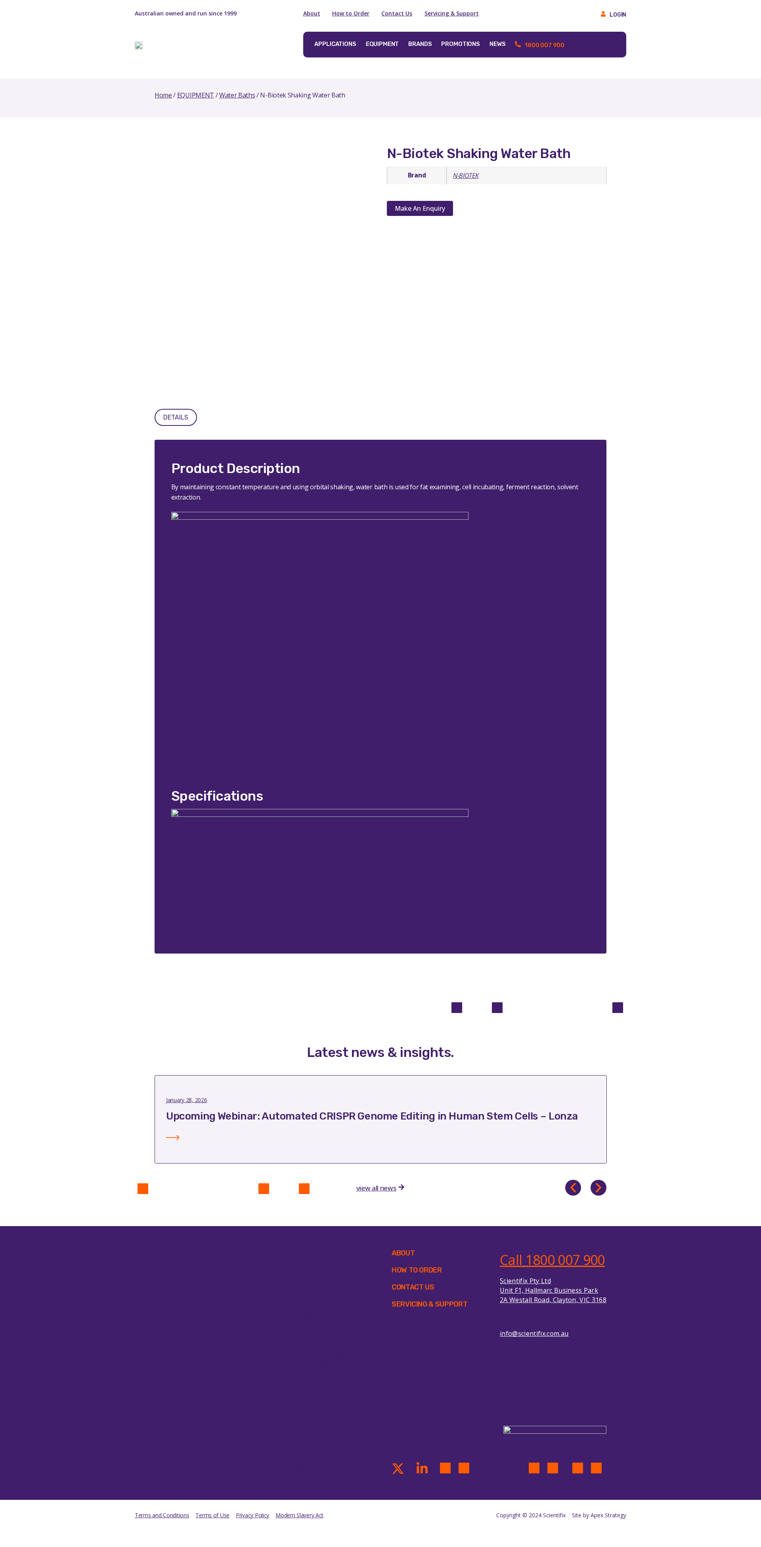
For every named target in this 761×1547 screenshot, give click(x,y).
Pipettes (291, 1427)
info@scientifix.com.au (534, 1333)
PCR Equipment (302, 1417)
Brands (420, 44)
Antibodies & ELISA (197, 1273)
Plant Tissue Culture (199, 1365)
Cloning (181, 1303)
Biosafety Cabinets (306, 1293)
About (311, 13)
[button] (573, 1188)
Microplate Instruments (314, 1406)
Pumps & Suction (304, 1437)
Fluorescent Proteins (200, 1324)
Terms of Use (212, 1515)
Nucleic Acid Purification (204, 1345)
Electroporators (302, 1334)
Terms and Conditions (162, 1515)
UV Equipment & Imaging (316, 1468)
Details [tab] (175, 417)
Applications (335, 44)
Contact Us (396, 13)
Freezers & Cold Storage (314, 1355)
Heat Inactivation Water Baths (323, 1386)
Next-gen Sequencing (201, 1334)
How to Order (350, 13)
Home (163, 95)
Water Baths (237, 95)
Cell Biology (187, 1293)
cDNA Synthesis (193, 1283)
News (497, 44)
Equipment (382, 44)
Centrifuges (297, 1314)
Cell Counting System (310, 1303)
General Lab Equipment (313, 1365)
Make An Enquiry (420, 208)
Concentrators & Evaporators (322, 1324)
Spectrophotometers (310, 1448)
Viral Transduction (196, 1396)
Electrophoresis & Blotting (317, 1345)
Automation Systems (309, 1273)
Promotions (460, 44)
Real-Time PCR (191, 1386)
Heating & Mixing (304, 1376)
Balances (292, 1283)
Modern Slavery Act (299, 1515)
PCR (176, 1355)
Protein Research (195, 1376)
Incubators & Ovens (308, 1396)
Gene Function (191, 1314)
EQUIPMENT (195, 95)
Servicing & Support (451, 13)
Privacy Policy (252, 1515)
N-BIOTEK (465, 175)
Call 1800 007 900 (552, 1260)
